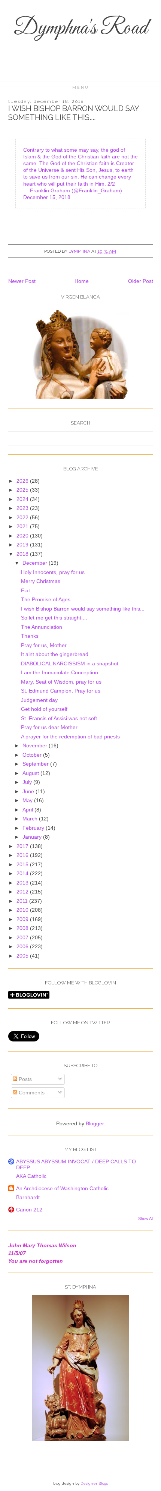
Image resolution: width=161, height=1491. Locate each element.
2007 (23, 937)
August (31, 773)
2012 (23, 892)
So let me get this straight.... (54, 618)
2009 (23, 919)
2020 (23, 536)
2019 (23, 545)
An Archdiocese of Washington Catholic (62, 1188)
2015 (23, 864)
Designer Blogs (94, 1483)
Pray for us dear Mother (49, 727)
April (28, 810)
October (32, 755)
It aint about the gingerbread (54, 654)
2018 (23, 554)
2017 (23, 846)
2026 (23, 481)
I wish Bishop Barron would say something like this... (83, 609)
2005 (23, 956)
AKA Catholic (31, 1176)
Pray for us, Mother (44, 645)
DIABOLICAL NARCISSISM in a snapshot (69, 663)
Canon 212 (29, 1210)
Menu (80, 87)
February (34, 828)
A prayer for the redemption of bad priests (70, 737)
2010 (23, 910)
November (35, 745)
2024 (23, 499)
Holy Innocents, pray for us (53, 572)
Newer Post (22, 281)
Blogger (95, 1123)
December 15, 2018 (46, 197)
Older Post (140, 281)
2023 (23, 508)
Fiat (25, 590)
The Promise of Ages (45, 599)
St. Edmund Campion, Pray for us (60, 691)
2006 (23, 946)
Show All (145, 1218)
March (30, 819)
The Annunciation (41, 627)
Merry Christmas (40, 581)
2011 (22, 901)
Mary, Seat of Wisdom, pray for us (61, 682)
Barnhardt (28, 1197)
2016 (23, 855)
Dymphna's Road (80, 28)
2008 (23, 928)
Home (82, 281)
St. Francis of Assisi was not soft (59, 718)
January (32, 837)
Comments (31, 1093)
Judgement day (39, 700)
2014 (23, 873)
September (36, 764)
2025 (23, 490)
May (28, 800)
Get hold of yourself (44, 709)
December (35, 563)
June (29, 791)
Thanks (30, 636)
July (27, 782)
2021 (23, 526)
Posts (24, 1079)
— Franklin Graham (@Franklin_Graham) (72, 190)
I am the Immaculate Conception (59, 672)
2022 (23, 517)
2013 (23, 883)
